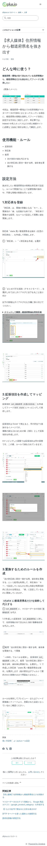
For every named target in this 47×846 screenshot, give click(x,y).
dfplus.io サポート (9, 12)
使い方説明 (6, 741)
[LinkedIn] (10, 749)
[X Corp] (7, 749)
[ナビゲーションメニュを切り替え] (40, 4)
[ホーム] (9, 4)
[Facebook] (3, 749)
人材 (25, 12)
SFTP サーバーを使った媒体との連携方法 (19, 814)
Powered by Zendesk (36, 844)
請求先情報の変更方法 (11, 818)
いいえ (30, 763)
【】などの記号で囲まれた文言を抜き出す (19, 809)
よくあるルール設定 (21, 741)
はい (17, 763)
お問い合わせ (33, 772)
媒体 (19, 12)
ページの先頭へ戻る (10, 783)
